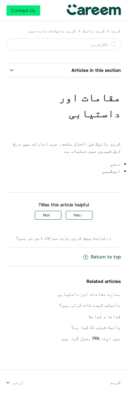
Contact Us (23, 10)
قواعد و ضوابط (105, 316)
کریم (116, 30)
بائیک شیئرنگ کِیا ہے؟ (96, 327)
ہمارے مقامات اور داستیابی (89, 294)
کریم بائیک (93, 30)
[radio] (79, 215)
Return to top (106, 256)
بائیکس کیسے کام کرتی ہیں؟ (90, 304)
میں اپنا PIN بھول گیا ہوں (91, 338)
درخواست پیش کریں (91, 237)
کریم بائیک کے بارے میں (52, 30)
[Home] (94, 13)
